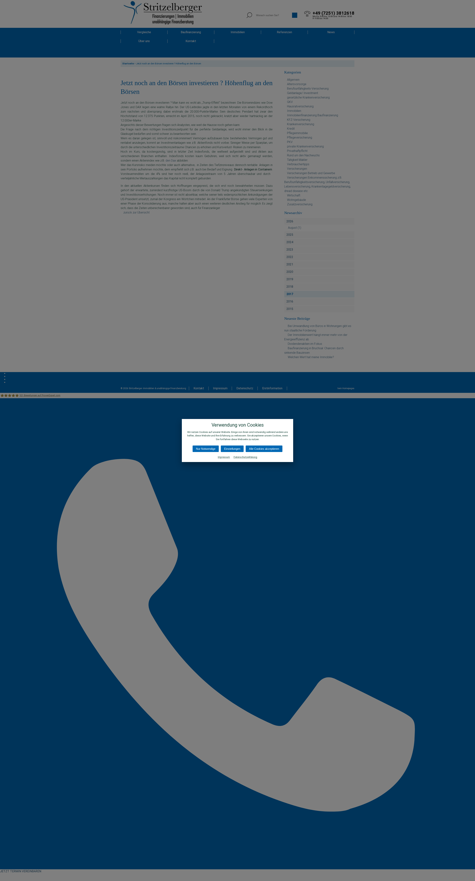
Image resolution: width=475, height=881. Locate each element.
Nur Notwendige (205, 448)
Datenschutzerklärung (245, 457)
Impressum (224, 457)
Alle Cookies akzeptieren (264, 448)
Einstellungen (232, 448)
